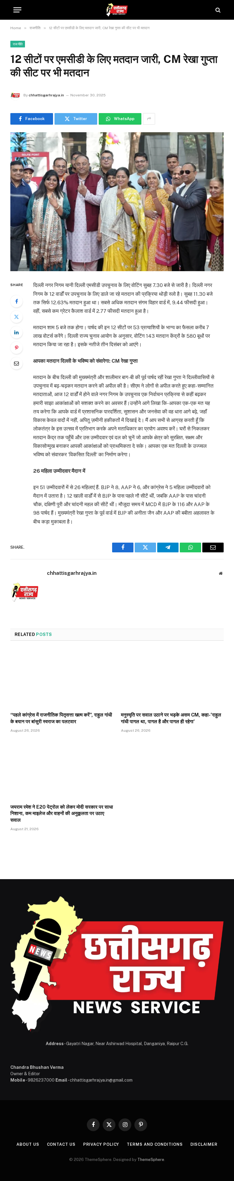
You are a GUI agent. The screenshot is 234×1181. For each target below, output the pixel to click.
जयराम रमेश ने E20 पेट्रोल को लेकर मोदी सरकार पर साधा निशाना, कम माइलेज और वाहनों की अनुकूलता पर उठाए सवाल (61, 813)
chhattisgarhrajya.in (46, 95)
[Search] (217, 10)
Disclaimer (204, 1144)
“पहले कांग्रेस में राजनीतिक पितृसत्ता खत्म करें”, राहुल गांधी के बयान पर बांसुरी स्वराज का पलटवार (61, 718)
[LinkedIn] (16, 332)
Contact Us (61, 1144)
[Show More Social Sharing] (149, 119)
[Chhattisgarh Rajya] (116, 10)
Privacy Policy (101, 1144)
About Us (27, 1144)
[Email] (16, 363)
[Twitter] (16, 317)
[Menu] (17, 10)
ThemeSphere (150, 1159)
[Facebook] (16, 301)
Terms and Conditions (155, 1144)
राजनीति (18, 44)
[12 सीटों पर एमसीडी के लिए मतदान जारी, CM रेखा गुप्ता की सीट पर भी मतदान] (117, 201)
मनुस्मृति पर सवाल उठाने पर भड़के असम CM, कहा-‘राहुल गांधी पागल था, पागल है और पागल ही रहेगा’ (171, 718)
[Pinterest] (16, 348)
